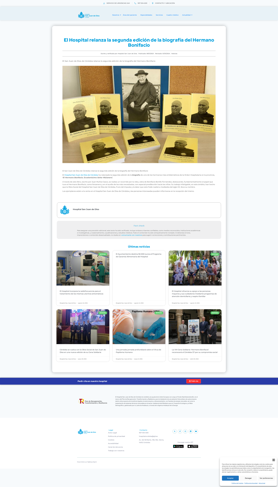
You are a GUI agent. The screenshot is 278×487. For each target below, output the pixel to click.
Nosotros (115, 15)
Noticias (174, 53)
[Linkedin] (191, 431)
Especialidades (146, 15)
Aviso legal (262, 483)
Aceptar (230, 478)
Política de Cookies (237, 483)
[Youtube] (196, 431)
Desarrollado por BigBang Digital (87, 462)
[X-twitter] (175, 431)
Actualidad (186, 15)
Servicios (159, 15)
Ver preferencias (266, 478)
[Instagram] (185, 431)
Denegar (248, 478)
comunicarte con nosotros (131, 235)
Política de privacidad (251, 483)
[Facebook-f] (180, 431)
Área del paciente (130, 15)
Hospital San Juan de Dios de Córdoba (81, 175)
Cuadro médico (172, 15)
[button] (274, 460)
